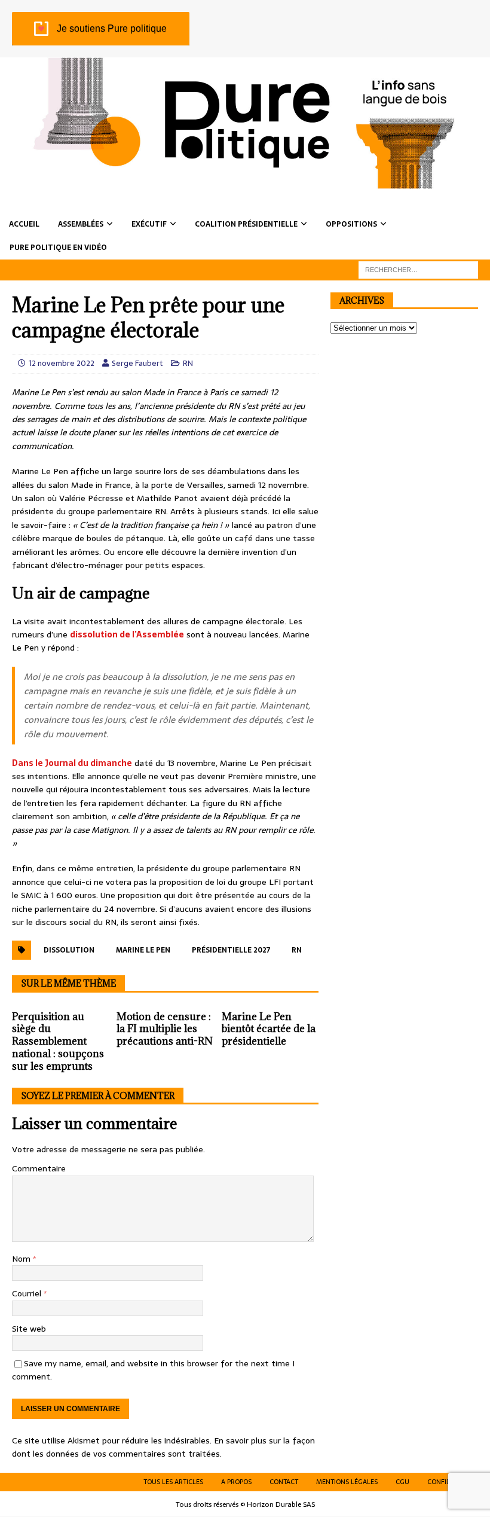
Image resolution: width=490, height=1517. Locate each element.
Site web (29, 1328)
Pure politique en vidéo (58, 248)
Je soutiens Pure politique (112, 28)
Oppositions (351, 224)
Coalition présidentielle (246, 224)
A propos (236, 1481)
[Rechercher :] (418, 269)
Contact (284, 1481)
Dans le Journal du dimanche (72, 763)
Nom (22, 1258)
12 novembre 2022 (61, 363)
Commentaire (39, 1168)
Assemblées (80, 224)
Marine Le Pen (143, 950)
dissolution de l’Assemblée (127, 634)
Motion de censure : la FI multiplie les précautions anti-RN (165, 1029)
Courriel (28, 1293)
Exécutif (149, 224)
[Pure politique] (245, 182)
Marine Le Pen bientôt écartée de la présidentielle (269, 1029)
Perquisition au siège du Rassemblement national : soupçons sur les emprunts (58, 1041)
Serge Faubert (137, 363)
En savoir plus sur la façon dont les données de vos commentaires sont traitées (163, 1447)
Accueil (24, 224)
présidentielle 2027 (231, 950)
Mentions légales (347, 1481)
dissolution (69, 950)
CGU (402, 1481)
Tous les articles (173, 1481)
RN (188, 363)
